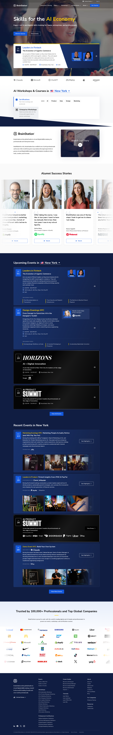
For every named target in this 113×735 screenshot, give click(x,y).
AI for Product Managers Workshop (47, 694)
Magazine (89, 687)
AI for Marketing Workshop (45, 696)
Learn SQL (65, 702)
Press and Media (91, 691)
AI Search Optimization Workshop (46, 706)
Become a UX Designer (68, 681)
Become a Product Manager (69, 683)
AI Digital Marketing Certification (46, 726)
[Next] (98, 212)
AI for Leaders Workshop (44, 700)
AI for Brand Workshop (44, 702)
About (84, 5)
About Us (89, 681)
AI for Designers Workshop (45, 698)
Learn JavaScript (66, 698)
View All (65, 689)
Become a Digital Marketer (69, 685)
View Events (35, 34)
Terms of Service (74, 732)
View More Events (56, 591)
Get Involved (90, 685)
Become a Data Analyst (68, 687)
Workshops (64, 5)
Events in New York (43, 681)
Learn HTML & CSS (67, 700)
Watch (48, 241)
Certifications (75, 5)
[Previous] (15, 212)
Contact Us (90, 689)
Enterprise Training (46, 5)
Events (56, 5)
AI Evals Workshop (43, 704)
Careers (89, 683)
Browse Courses (20, 34)
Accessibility (81, 732)
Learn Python (66, 696)
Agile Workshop (42, 710)
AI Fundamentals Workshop (45, 692)
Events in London (43, 683)
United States (88, 1)
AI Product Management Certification (47, 720)
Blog (88, 693)
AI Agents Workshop (43, 708)
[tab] (25, 102)
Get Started (94, 5)
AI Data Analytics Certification (45, 722)
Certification (90, 706)
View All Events (56, 414)
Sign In (98, 1)
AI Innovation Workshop (44, 712)
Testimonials (90, 708)
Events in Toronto (43, 685)
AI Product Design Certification (46, 724)
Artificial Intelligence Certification (46, 718)
